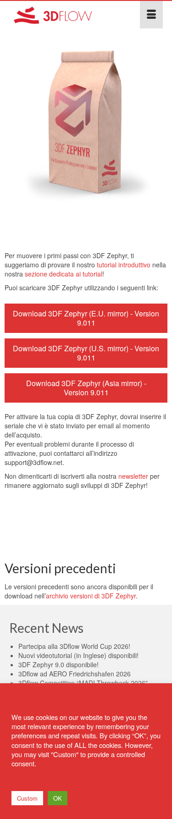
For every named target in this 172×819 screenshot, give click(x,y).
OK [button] (57, 798)
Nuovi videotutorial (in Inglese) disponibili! (78, 655)
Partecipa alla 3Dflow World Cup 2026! (74, 646)
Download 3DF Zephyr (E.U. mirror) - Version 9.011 (86, 318)
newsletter (133, 476)
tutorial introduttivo (123, 264)
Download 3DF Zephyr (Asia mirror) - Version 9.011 (86, 388)
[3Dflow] (65, 14)
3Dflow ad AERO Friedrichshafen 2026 (74, 673)
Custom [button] (27, 798)
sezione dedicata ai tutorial (63, 273)
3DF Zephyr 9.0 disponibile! (58, 664)
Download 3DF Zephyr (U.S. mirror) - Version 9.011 (86, 353)
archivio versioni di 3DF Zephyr (91, 595)
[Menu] (151, 14)
